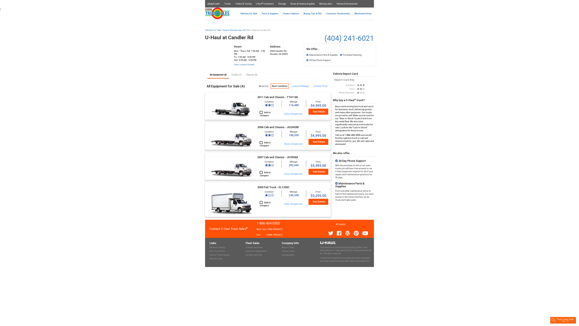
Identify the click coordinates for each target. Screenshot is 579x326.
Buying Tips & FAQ (313, 13)
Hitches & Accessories (347, 4)
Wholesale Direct (363, 13)
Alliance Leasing (217, 247)
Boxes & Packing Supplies (303, 4)
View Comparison (293, 113)
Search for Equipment (256, 251)
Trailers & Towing (243, 4)
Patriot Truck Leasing (220, 255)
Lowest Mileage (300, 86)
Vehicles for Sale (248, 13)
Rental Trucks (216, 258)
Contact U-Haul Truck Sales (229, 229)
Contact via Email (254, 255)
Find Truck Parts (217, 251)
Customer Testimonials (338, 13)
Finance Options (291, 13)
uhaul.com (213, 3)
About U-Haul (288, 247)
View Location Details (244, 64)
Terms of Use (288, 251)
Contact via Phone (254, 247)
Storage (282, 4)
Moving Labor (325, 4)
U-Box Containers (265, 3)
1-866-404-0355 (268, 223)
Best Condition (279, 86)
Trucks (227, 4)
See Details (319, 111)
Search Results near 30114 (236, 30)
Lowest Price (320, 86)
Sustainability (288, 255)
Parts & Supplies (270, 13)
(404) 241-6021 (349, 38)
